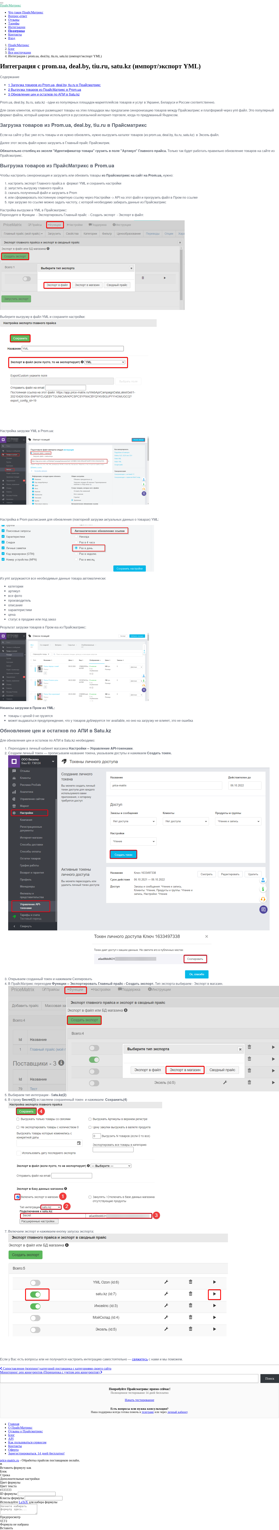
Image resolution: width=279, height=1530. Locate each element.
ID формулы (8, 1493)
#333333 (5, 1490)
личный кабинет (177, 1412)
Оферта (13, 1449)
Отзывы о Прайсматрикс (25, 1431)
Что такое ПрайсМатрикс (25, 12)
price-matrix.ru (9, 1460)
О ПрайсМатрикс (20, 1427)
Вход (11, 38)
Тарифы (13, 23)
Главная (13, 1424)
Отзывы (13, 19)
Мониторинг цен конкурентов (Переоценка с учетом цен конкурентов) (50, 1372)
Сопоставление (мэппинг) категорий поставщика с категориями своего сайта (56, 1368)
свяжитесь (140, 1359)
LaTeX (23, 1502)
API (10, 1438)
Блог (11, 1435)
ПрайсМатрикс (10, 5)
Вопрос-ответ (17, 16)
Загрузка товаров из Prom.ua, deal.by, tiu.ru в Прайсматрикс (54, 84)
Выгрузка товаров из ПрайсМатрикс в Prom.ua (44, 89)
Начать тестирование (139, 1400)
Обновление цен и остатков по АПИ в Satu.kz (44, 94)
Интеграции (16, 27)
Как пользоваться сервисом (27, 1442)
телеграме (148, 1412)
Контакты (15, 34)
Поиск (269, 1378)
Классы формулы (12, 1498)
